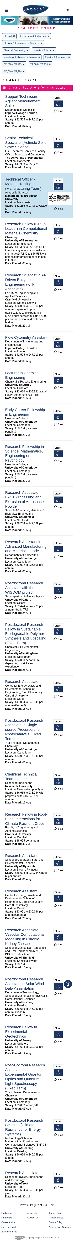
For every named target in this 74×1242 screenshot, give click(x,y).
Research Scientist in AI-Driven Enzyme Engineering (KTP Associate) (25, 282)
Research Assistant (21, 855)
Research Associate (21, 681)
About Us (32, 1213)
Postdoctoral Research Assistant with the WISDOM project (24, 587)
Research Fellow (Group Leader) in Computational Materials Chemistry (26, 228)
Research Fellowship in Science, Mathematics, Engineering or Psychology (24, 453)
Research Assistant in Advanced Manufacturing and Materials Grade (25, 546)
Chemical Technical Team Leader (21, 776)
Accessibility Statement (61, 1227)
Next (51, 1205)
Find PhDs (6, 1217)
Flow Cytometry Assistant (26, 337)
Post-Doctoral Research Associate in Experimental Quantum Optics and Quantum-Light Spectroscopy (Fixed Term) (25, 1076)
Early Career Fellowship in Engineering (25, 412)
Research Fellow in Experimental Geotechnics (21, 1031)
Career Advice (8, 1222)
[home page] (36, 14)
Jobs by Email (8, 1227)
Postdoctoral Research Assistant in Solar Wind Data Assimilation (24, 983)
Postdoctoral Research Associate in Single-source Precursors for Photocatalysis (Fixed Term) (24, 729)
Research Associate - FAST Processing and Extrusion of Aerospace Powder (24, 499)
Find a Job (6, 1213)
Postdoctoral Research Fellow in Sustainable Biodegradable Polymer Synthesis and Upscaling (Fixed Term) (25, 633)
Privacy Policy (56, 1217)
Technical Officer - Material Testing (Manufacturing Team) (23, 184)
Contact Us (33, 1217)
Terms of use (55, 1213)
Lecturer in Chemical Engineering (22, 375)
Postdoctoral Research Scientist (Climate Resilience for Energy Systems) (24, 1127)
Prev (23, 1205)
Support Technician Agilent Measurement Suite (22, 101)
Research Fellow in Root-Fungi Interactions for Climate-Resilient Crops (26, 819)
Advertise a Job (9, 1231)
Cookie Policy (56, 1222)
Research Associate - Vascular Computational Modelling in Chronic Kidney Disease (25, 937)
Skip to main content (13, 3)
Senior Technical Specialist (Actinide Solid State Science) (25, 142)
